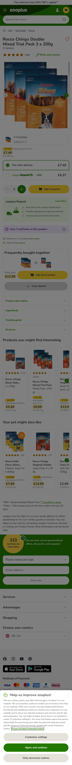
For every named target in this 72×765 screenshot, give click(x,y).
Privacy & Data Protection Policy (28, 728)
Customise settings (36, 737)
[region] (36, 727)
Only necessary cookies (36, 758)
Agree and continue (36, 747)
